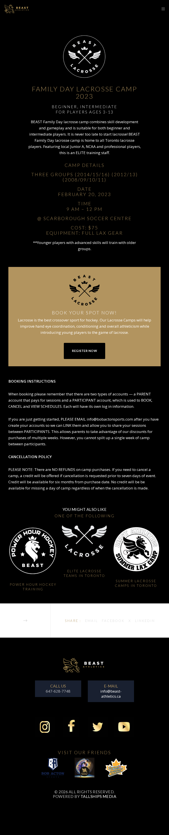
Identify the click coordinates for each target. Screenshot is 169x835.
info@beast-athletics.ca (110, 694)
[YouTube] (124, 729)
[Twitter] (98, 729)
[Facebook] (71, 729)
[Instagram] (45, 729)
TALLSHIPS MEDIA (98, 796)
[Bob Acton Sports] (52, 770)
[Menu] (162, 9)
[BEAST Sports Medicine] (84, 770)
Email (91, 621)
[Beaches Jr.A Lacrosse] (116, 770)
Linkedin (145, 621)
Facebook (113, 621)
